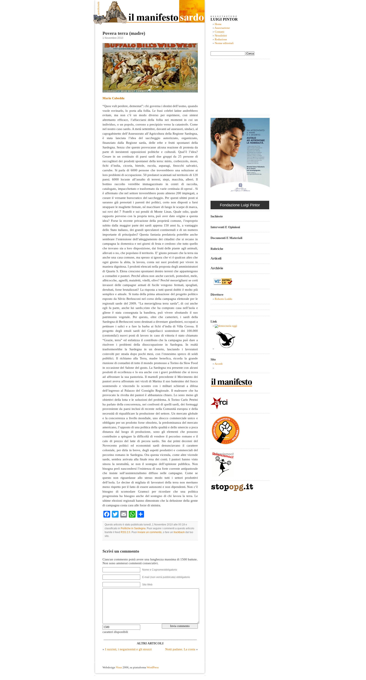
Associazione (222, 28)
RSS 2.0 (125, 532)
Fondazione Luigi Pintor (240, 205)
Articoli (216, 258)
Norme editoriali (224, 43)
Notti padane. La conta (180, 649)
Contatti (219, 31)
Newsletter (221, 35)
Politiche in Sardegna (133, 528)
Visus (119, 667)
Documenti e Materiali (226, 238)
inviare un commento (149, 532)
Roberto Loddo (223, 298)
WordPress (153, 667)
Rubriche (217, 248)
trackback (179, 532)
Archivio (217, 268)
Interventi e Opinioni (225, 227)
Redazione (221, 39)
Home (218, 24)
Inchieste (217, 216)
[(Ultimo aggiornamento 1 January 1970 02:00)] (226, 325)
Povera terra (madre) (124, 33)
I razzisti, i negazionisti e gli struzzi (128, 649)
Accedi (219, 363)
